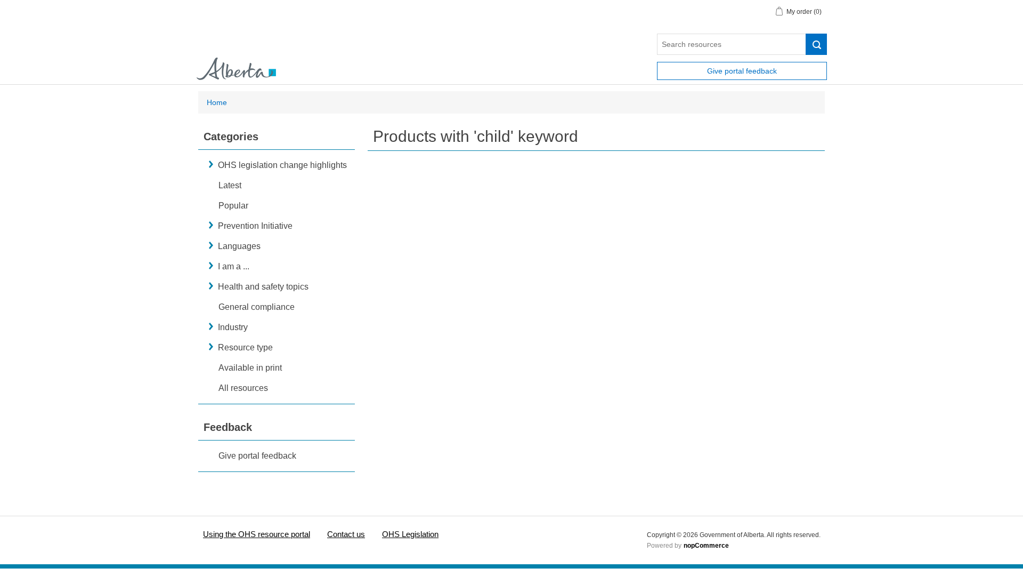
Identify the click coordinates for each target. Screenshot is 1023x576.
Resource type (245, 347)
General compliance (256, 306)
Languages (239, 246)
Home (217, 102)
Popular (233, 205)
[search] (816, 44)
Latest (229, 185)
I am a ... (233, 266)
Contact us (346, 534)
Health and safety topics (263, 286)
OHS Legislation (410, 534)
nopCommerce (706, 545)
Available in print (250, 367)
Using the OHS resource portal (256, 534)
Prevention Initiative (255, 225)
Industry (233, 327)
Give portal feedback (742, 71)
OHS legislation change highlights (282, 165)
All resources (243, 388)
